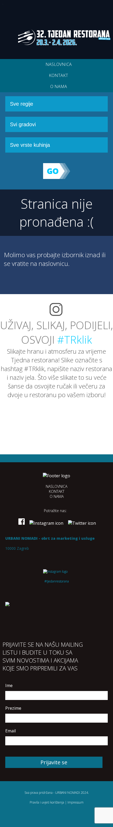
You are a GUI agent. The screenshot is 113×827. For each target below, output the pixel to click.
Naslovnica (58, 64)
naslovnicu (53, 263)
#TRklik (74, 339)
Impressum (76, 802)
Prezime (13, 708)
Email (10, 731)
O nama (58, 86)
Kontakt (58, 75)
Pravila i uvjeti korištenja (47, 802)
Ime (9, 685)
